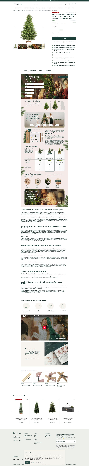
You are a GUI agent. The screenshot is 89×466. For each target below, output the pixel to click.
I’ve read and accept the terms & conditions (65, 446)
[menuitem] (18, 8)
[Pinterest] (20, 441)
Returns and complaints (38, 442)
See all (75, 395)
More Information (33, 70)
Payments (36, 440)
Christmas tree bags (27, 439)
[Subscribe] (74, 441)
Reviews (40, 70)
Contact (35, 443)
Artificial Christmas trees (28, 435)
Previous (11, 411)
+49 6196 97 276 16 (16, 437)
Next (77, 411)
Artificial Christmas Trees (19, 10)
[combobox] (44, 4)
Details (25, 70)
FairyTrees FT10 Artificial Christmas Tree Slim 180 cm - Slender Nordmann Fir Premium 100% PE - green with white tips (21, 419)
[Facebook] (17, 441)
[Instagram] (14, 441)
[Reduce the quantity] (56, 33)
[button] (60, 4)
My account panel (48, 435)
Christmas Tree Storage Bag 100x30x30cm (68, 419)
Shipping (35, 439)
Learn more (41, 462)
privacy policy (39, 459)
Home (14, 10)
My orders (46, 436)
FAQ (35, 436)
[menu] (44, 8)
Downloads (48, 70)
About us (35, 435)
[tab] (25, 70)
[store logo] (18, 4)
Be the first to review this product (71, 12)
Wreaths (25, 436)
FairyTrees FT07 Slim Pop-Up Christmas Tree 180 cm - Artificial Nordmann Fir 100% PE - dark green (36, 419)
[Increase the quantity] (60, 33)
